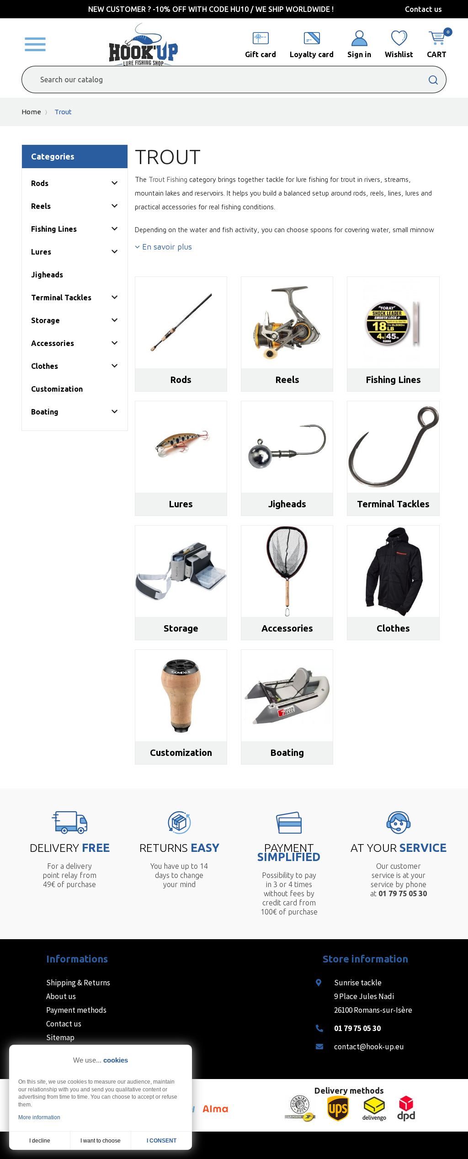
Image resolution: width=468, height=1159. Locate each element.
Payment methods (76, 1010)
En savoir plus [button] (166, 246)
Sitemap (60, 1037)
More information (39, 1117)
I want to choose (100, 1141)
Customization (57, 389)
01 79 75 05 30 (357, 1028)
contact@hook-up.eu (369, 1047)
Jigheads (47, 275)
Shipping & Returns (78, 983)
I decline (39, 1141)
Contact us (423, 9)
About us (61, 996)
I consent (161, 1141)
